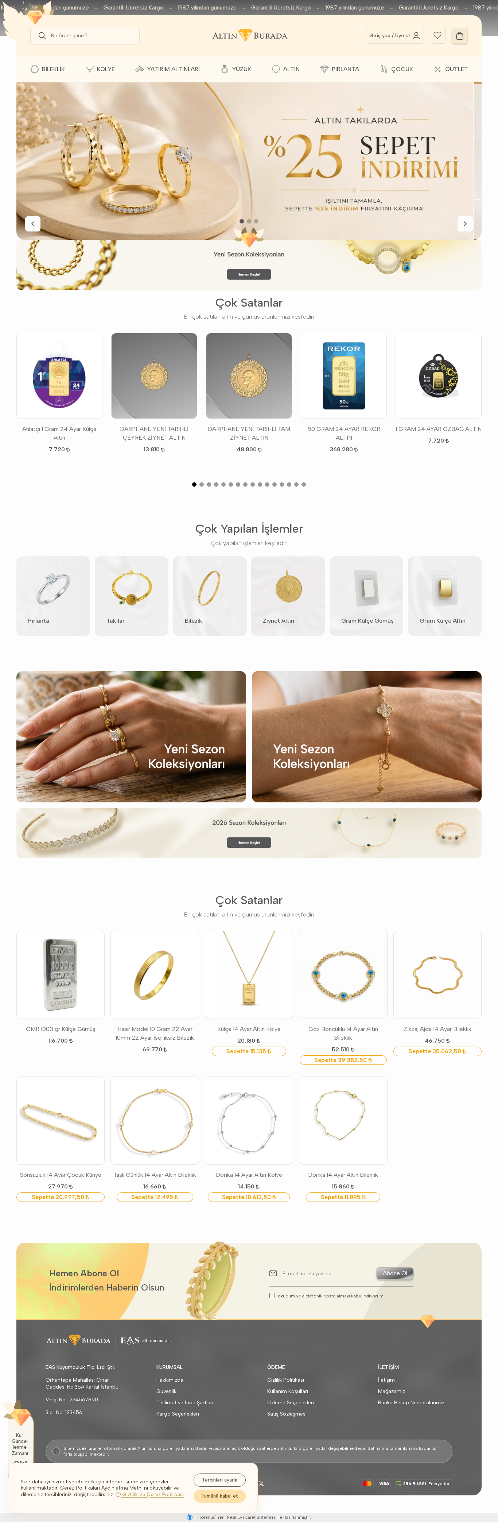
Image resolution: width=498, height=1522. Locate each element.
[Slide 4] (216, 484)
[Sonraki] (465, 223)
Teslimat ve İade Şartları (184, 1403)
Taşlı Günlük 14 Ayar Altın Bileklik (154, 1174)
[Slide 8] (245, 484)
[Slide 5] (223, 484)
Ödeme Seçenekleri (290, 1403)
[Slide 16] (303, 484)
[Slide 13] (282, 484)
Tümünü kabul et (219, 1496)
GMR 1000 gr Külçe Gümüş (61, 1028)
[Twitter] (261, 1484)
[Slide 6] (231, 484)
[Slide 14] (289, 484)
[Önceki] (32, 223)
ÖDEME (276, 1367)
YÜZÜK (241, 69)
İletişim (386, 1380)
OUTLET (456, 69)
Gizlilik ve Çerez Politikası (152, 1494)
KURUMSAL (169, 1367)
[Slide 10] (260, 484)
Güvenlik (166, 1391)
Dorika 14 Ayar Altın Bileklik (343, 1174)
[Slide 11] (267, 484)
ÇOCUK (402, 69)
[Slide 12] (274, 484)
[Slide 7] (238, 484)
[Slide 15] (296, 484)
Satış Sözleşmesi (287, 1414)
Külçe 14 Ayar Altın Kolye (249, 1028)
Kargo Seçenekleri (177, 1414)
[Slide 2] (249, 221)
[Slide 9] (252, 484)
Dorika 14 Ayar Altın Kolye (249, 1174)
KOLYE (106, 69)
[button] (41, 35)
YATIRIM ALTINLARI (173, 69)
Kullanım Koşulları (287, 1391)
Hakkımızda (169, 1380)
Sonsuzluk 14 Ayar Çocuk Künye (60, 1174)
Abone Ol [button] (395, 1273)
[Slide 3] (256, 221)
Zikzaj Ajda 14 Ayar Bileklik (437, 1028)
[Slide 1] (242, 221)
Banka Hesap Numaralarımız (411, 1403)
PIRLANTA (345, 69)
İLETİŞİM (388, 1367)
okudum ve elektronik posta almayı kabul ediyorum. (331, 1296)
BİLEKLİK (53, 69)
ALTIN (291, 69)
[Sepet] (460, 36)
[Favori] (437, 35)
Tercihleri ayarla (219, 1480)
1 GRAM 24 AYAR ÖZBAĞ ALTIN (439, 428)
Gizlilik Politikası (285, 1380)
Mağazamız (391, 1391)
